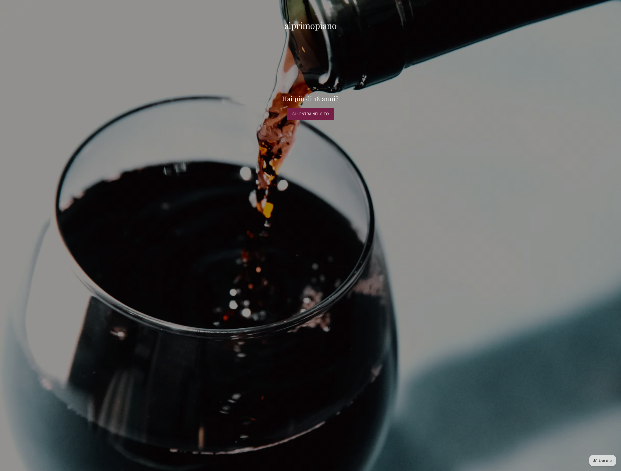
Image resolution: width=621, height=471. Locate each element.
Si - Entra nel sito (310, 114)
